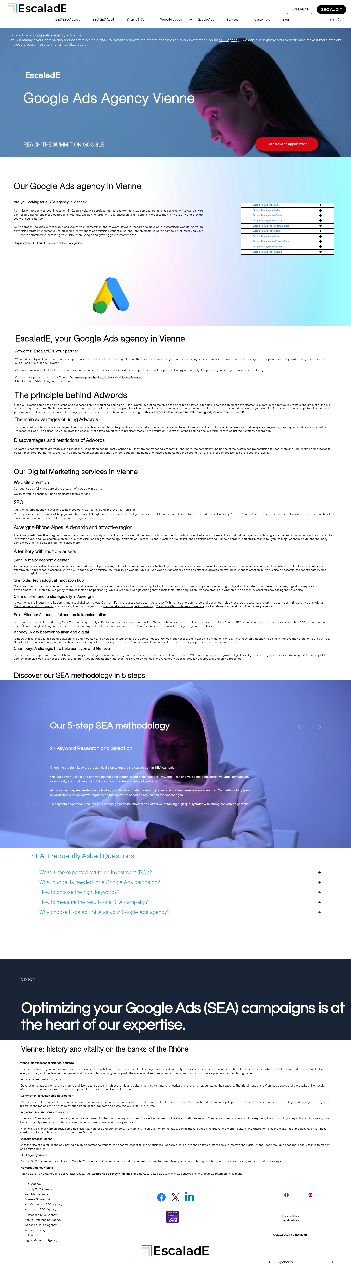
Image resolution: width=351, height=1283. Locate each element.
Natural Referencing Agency (43, 1220)
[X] (175, 1197)
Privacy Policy (290, 1216)
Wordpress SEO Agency (40, 1209)
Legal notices (290, 1220)
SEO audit (77, 44)
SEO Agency (33, 1184)
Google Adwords (48, 363)
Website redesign (36, 1230)
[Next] (318, 727)
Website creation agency (41, 1225)
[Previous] (301, 727)
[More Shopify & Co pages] (154, 19)
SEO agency (229, 40)
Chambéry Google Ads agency (90, 658)
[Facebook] (161, 1197)
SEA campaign (166, 768)
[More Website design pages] (191, 19)
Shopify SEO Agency (38, 1189)
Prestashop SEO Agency (41, 1215)
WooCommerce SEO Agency (43, 1204)
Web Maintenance (36, 1194)
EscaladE (301, 1234)
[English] (337, 20)
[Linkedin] (189, 1197)
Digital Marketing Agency (41, 1240)
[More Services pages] (248, 19)
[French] (330, 20)
